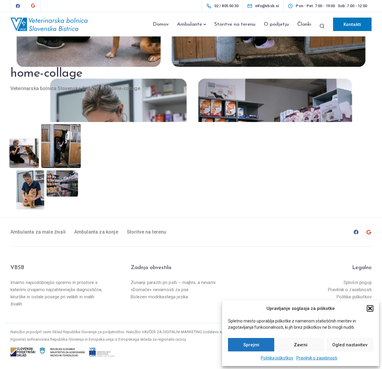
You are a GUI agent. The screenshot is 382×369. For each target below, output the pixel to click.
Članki (304, 24)
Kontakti (352, 24)
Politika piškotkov (277, 358)
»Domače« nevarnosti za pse (160, 289)
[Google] (33, 6)
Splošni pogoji (358, 282)
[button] (370, 308)
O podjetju (276, 24)
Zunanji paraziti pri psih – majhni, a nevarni (173, 282)
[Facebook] (18, 6)
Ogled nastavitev (349, 345)
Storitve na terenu (234, 24)
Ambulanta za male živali (38, 232)
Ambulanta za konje (96, 232)
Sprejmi (251, 345)
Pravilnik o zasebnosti (316, 358)
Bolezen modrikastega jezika (159, 296)
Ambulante (189, 24)
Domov (161, 24)
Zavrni (300, 345)
